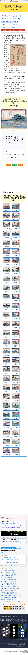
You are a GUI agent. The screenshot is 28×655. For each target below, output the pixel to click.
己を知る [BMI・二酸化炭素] (10, 586)
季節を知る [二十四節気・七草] (11, 575)
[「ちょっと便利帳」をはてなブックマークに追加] (2, 552)
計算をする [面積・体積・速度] (11, 599)
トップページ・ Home (9, 565)
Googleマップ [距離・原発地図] (11, 588)
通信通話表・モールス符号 (10, 581)
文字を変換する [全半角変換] (10, 597)
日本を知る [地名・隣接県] (10, 570)
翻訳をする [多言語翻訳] (9, 592)
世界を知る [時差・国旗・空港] (11, 572)
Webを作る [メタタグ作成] (10, 584)
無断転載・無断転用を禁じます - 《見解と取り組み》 (14, 621)
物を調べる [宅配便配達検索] (10, 590)
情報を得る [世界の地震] (9, 593)
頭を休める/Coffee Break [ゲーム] (11, 595)
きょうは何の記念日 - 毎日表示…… (11, 562)
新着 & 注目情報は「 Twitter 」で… (11, 557)
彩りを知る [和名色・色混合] (10, 583)
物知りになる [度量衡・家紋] (10, 579)
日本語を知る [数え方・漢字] (10, 577)
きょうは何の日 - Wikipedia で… (11, 559)
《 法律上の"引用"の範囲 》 (18, 620)
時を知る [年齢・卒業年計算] (10, 574)
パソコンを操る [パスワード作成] (11, 601)
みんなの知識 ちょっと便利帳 (7, 643)
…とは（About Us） (21, 643)
